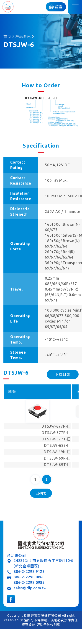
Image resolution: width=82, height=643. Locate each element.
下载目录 (62, 374)
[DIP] (8, 7)
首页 (7, 36)
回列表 (41, 493)
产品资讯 (23, 36)
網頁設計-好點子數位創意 (41, 625)
